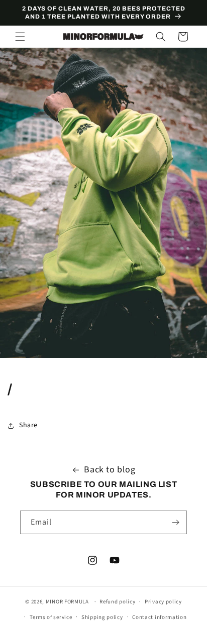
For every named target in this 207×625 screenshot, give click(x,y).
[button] (20, 37)
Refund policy (117, 601)
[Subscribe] (175, 522)
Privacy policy (163, 601)
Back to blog (109, 469)
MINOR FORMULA (67, 601)
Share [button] (28, 425)
